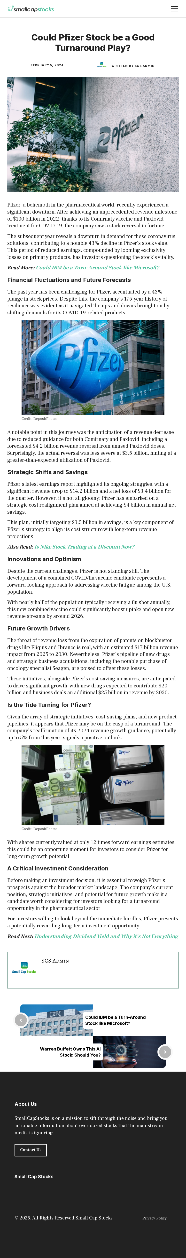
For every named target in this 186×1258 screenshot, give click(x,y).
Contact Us (30, 1150)
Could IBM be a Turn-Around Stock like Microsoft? (97, 267)
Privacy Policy (154, 1218)
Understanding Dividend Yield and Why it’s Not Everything (106, 936)
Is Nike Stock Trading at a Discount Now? (84, 546)
